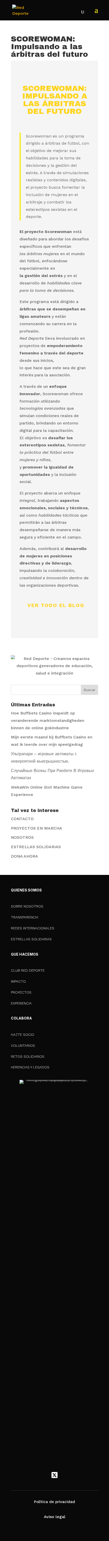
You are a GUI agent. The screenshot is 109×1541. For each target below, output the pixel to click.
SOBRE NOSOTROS (27, 906)
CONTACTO (22, 818)
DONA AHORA (24, 856)
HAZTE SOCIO (22, 1035)
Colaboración (38, 73)
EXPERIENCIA (21, 1003)
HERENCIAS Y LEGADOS (30, 1067)
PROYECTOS (21, 992)
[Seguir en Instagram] (65, 1475)
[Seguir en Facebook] (43, 1475)
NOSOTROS (22, 837)
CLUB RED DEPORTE (28, 970)
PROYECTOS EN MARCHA (36, 828)
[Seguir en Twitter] (54, 1475)
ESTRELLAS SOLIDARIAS (36, 846)
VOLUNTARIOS (23, 1045)
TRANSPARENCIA (24, 917)
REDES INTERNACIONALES (32, 928)
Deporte (70, 73)
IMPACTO (18, 981)
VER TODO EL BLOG (55, 605)
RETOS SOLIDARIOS (27, 1056)
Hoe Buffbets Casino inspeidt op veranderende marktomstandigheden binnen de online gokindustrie (47, 720)
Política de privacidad (54, 1501)
